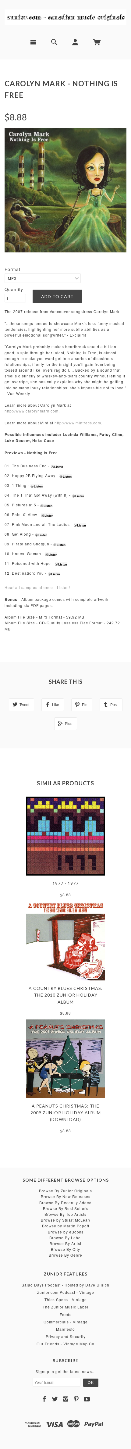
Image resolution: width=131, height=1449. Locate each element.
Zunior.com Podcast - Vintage (65, 1292)
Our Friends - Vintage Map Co (65, 1343)
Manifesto (65, 1329)
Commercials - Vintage (66, 1321)
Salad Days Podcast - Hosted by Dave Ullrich (65, 1284)
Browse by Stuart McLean (65, 1219)
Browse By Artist (65, 1243)
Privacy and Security (66, 1336)
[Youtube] (87, 1399)
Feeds (66, 1314)
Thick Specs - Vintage (65, 1299)
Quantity (14, 289)
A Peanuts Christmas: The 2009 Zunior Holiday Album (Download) (65, 1112)
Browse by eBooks (65, 1231)
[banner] (65, 17)
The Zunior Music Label (65, 1306)
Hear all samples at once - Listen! (37, 587)
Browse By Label (65, 1237)
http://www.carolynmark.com (31, 410)
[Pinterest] (76, 1399)
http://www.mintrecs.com (78, 422)
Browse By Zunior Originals (65, 1190)
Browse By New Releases (65, 1196)
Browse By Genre (65, 1255)
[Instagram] (65, 1399)
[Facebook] (44, 1399)
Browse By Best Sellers (65, 1208)
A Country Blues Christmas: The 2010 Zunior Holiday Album (66, 995)
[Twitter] (55, 1399)
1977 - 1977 (65, 883)
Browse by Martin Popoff (65, 1225)
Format (12, 269)
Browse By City (65, 1249)
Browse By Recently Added (65, 1202)
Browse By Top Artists (65, 1214)
